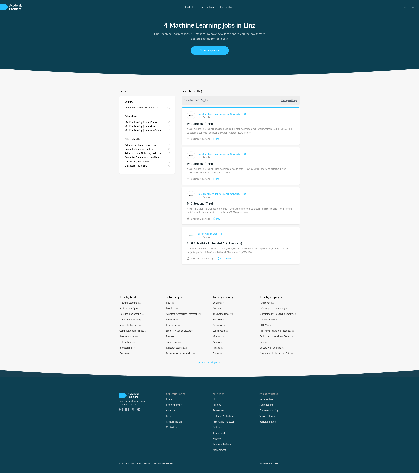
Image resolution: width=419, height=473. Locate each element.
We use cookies (272, 463)
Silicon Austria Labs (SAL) (210, 233)
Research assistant (176, 347)
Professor (172, 319)
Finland (218, 347)
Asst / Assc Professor (223, 421)
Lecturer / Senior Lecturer (180, 330)
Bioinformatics (128, 336)
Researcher (225, 258)
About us (170, 410)
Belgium (218, 302)
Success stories (267, 416)
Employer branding (268, 410)
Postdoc (172, 308)
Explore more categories (208, 362)
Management (219, 449)
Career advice (227, 7)
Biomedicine (127, 347)
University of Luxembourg (273, 308)
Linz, (200, 117)
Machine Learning (130, 302)
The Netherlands (223, 313)
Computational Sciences (133, 330)
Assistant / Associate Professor (183, 313)
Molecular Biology (130, 325)
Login (168, 416)
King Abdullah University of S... (276, 353)
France (217, 353)
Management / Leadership (180, 353)
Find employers (207, 7)
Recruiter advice (267, 421)
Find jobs (189, 7)
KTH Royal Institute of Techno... (276, 330)
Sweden (218, 308)
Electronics (126, 353)
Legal (261, 463)
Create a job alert (211, 50)
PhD (218, 138)
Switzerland (220, 319)
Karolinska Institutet (270, 319)
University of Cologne (271, 347)
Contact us (171, 427)
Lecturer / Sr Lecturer (223, 416)
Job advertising (267, 399)
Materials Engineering (132, 319)
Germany (219, 325)
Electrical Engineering (131, 313)
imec (263, 342)
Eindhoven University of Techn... (276, 336)
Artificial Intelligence (131, 308)
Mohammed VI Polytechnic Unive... (278, 313)
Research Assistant (222, 444)
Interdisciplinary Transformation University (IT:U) (222, 114)
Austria (206, 117)
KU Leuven (266, 302)
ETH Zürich (266, 325)
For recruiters (409, 7)
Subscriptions (266, 404)
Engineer (171, 336)
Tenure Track (173, 342)
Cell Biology (127, 342)
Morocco (219, 336)
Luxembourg (220, 330)
